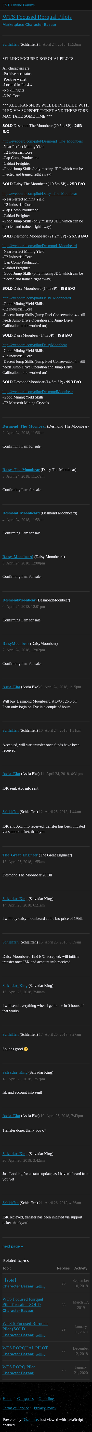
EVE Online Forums (18, 5)
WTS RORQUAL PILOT (25, 1347)
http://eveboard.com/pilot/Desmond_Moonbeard (39, 246)
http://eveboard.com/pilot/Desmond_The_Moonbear (42, 141)
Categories (25, 1398)
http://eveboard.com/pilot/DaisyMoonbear (34, 345)
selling (41, 1286)
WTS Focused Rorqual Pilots (37, 16)
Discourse (30, 1419)
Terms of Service (16, 1408)
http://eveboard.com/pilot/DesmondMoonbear (37, 392)
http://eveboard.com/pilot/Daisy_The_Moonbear (39, 193)
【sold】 (10, 1280)
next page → (12, 1247)
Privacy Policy (45, 1408)
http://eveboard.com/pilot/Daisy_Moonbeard (36, 298)
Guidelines (47, 1398)
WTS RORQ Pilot (18, 1366)
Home (7, 1398)
